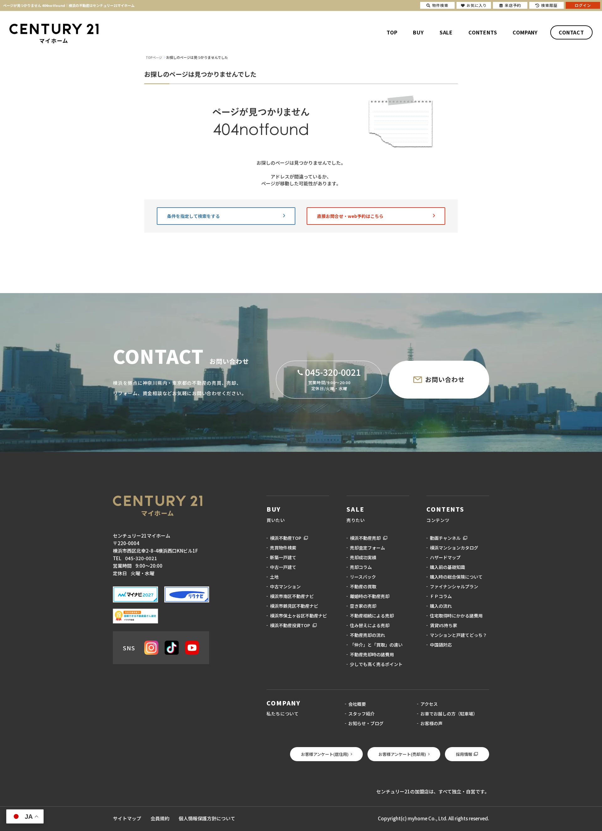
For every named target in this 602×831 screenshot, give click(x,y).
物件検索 (440, 5)
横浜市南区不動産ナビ (292, 596)
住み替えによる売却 (369, 625)
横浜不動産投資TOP (290, 625)
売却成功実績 (363, 557)
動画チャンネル (445, 538)
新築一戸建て (283, 557)
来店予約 (513, 5)
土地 (274, 577)
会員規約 (159, 818)
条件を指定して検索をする (193, 216)
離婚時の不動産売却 (369, 596)
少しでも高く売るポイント (376, 664)
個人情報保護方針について (207, 818)
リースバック (363, 577)
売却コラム (361, 567)
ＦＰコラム (441, 596)
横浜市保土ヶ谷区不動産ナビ (298, 615)
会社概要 (357, 704)
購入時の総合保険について (456, 577)
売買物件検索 (283, 548)
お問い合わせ (445, 379)
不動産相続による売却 (372, 615)
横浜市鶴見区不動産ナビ (294, 606)
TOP (392, 32)
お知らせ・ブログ (365, 723)
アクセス (429, 704)
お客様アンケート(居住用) (325, 754)
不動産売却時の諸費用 (372, 654)
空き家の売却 (363, 606)
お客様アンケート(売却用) (402, 754)
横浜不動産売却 (365, 538)
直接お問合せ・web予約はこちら (350, 216)
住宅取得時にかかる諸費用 (456, 615)
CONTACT (571, 32)
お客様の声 (431, 723)
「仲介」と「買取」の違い (376, 645)
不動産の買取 (363, 586)
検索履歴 (549, 5)
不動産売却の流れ (367, 635)
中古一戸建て (283, 567)
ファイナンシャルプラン (454, 586)
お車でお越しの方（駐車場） (449, 713)
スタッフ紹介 (361, 713)
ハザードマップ (445, 557)
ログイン (583, 5)
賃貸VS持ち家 (443, 625)
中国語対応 (441, 645)
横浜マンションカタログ (454, 548)
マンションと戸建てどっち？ (458, 635)
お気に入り (477, 5)
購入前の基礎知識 (447, 567)
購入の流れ (441, 606)
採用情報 (464, 754)
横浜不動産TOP (285, 538)
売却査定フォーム (367, 548)
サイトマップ (127, 818)
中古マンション (285, 586)
